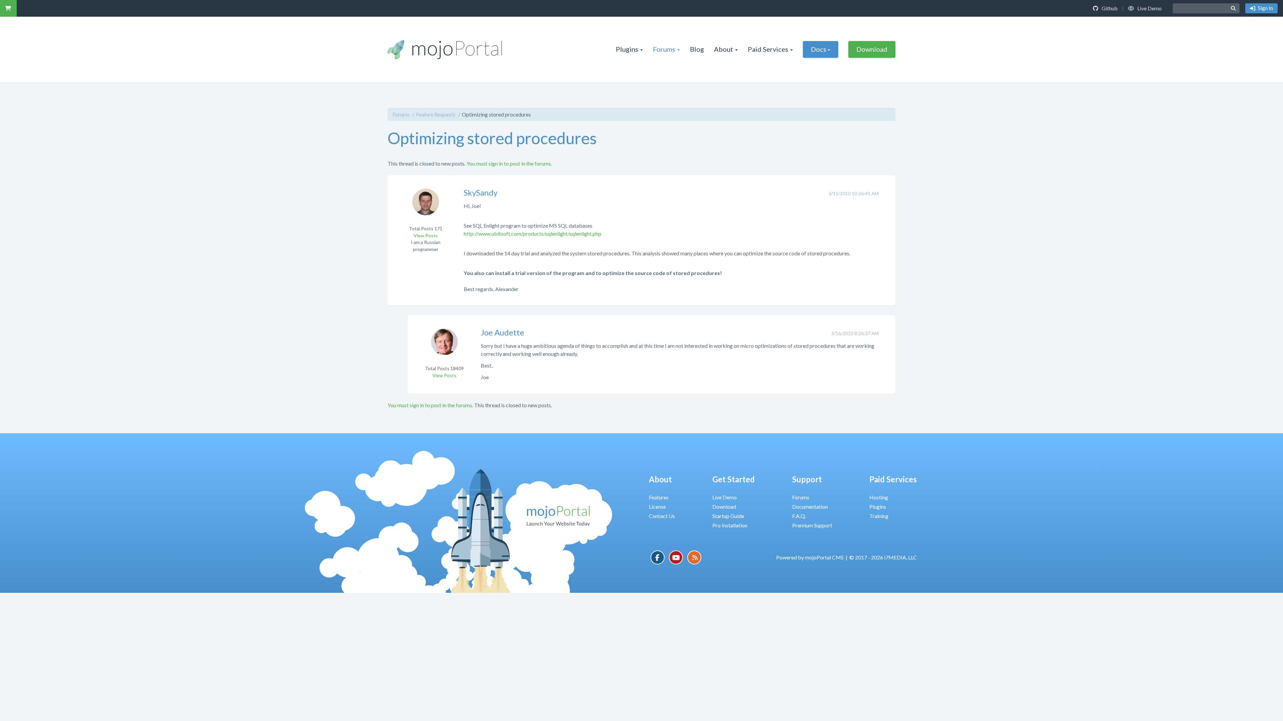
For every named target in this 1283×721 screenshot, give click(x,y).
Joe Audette (502, 332)
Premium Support (812, 525)
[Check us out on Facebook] (658, 557)
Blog (697, 49)
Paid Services (768, 49)
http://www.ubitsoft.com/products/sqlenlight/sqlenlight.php (532, 233)
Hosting (878, 497)
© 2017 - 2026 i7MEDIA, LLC (883, 557)
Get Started (733, 479)
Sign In (1265, 8)
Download (871, 49)
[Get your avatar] (425, 206)
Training (878, 516)
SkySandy (480, 192)
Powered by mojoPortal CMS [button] (810, 557)
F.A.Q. (799, 516)
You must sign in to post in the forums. (509, 163)
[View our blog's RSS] (694, 557)
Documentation (810, 506)
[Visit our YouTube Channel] (676, 557)
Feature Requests (435, 114)
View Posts (426, 235)
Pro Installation (729, 525)
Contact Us (662, 516)
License (657, 506)
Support (807, 479)
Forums (664, 49)
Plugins (627, 49)
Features (659, 497)
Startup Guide (728, 516)
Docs (818, 49)
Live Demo (1149, 8)
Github (1109, 8)
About (723, 49)
